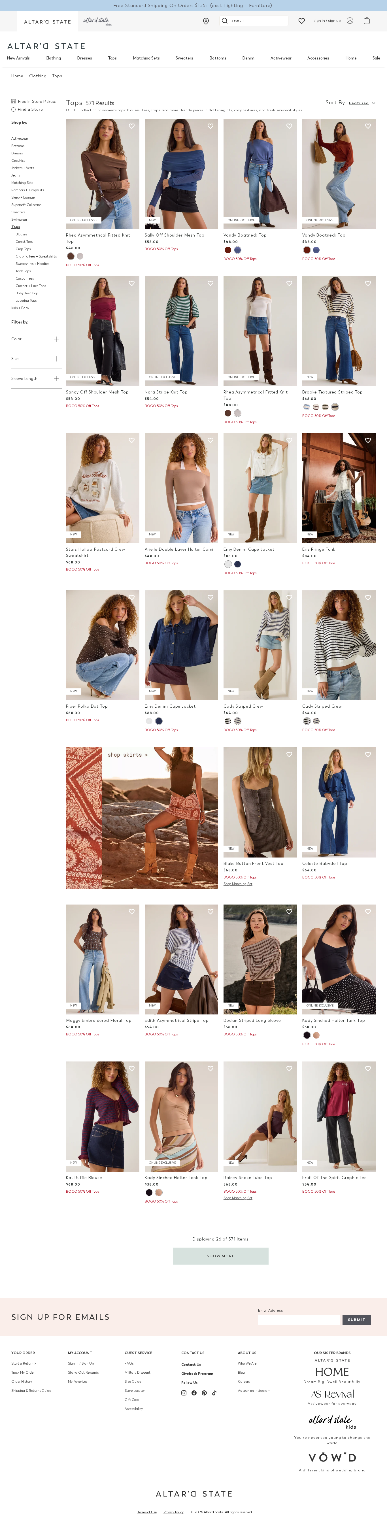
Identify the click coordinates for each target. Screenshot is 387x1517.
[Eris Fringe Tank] (339, 488)
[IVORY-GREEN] (325, 407)
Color (16, 339)
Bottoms (217, 58)
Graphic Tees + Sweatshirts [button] (36, 256)
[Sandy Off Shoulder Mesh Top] (102, 331)
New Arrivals (18, 58)
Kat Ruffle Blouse (84, 1177)
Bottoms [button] (17, 146)
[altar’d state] (47, 21)
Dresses (84, 58)
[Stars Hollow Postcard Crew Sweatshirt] (102, 488)
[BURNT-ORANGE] (228, 250)
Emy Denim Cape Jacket (249, 549)
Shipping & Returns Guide (31, 1391)
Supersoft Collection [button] (26, 205)
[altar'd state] (46, 46)
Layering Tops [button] (26, 301)
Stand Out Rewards (83, 1373)
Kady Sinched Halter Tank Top (333, 1020)
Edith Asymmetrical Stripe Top (177, 1020)
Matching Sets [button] (22, 183)
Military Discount (137, 1373)
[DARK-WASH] (237, 564)
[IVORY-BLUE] (306, 407)
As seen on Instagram (254, 1391)
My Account (80, 1353)
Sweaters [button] (18, 212)
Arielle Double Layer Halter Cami (179, 549)
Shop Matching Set (238, 884)
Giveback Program (197, 1373)
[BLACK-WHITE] (228, 721)
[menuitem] (18, 58)
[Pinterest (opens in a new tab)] (204, 1393)
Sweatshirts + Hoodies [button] (32, 264)
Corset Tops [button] (24, 242)
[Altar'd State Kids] (332, 1421)
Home (351, 58)
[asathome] (332, 1367)
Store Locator (135, 1391)
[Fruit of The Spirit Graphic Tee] (339, 1116)
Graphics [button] (18, 161)
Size (15, 358)
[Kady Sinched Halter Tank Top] (339, 960)
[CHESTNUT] (70, 256)
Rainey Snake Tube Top (248, 1177)
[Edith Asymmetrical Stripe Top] (181, 960)
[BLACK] (306, 1035)
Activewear (281, 58)
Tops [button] (15, 227)
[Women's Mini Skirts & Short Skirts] (142, 817)
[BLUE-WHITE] (237, 721)
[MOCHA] (316, 1035)
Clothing (53, 58)
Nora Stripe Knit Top (166, 392)
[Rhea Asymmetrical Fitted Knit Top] (102, 174)
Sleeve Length (24, 378)
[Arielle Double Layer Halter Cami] (181, 488)
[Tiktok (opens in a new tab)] (214, 1393)
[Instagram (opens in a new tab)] (183, 1393)
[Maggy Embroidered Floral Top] (102, 960)
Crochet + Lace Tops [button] (31, 286)
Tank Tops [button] (23, 271)
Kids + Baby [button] (20, 308)
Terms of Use (147, 1512)
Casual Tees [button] (25, 278)
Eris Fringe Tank (318, 549)
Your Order (23, 1353)
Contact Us (193, 1353)
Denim (248, 58)
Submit (356, 1320)
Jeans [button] (15, 175)
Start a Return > (23, 1363)
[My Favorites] (301, 20)
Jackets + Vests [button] (22, 168)
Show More (221, 1256)
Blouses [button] (21, 234)
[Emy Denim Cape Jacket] (260, 488)
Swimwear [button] (19, 220)
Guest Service (138, 1353)
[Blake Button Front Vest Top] (260, 802)
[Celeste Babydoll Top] (339, 802)
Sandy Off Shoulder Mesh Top (97, 392)
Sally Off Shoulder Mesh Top (175, 235)
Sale (376, 58)
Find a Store (30, 109)
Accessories (318, 58)
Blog (241, 1373)
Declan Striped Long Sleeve (252, 1020)
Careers (244, 1382)
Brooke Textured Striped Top (332, 392)
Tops (112, 58)
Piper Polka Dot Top (87, 706)
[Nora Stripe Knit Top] (181, 331)
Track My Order (23, 1373)
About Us (247, 1353)
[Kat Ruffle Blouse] (102, 1116)
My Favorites (77, 1382)
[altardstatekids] (97, 21)
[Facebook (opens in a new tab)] (194, 1393)
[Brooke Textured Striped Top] (339, 331)
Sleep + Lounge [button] (23, 197)
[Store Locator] (206, 21)
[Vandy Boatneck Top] (260, 174)
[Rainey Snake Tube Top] (260, 1116)
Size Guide (133, 1382)
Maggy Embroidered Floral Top (99, 1020)
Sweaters (184, 58)
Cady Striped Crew (243, 706)
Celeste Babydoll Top (324, 863)
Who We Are (247, 1363)
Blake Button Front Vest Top (254, 863)
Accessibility (134, 1409)
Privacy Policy (173, 1512)
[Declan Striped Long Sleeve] (260, 960)
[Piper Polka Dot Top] (102, 645)
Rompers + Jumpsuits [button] (27, 190)
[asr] (332, 1393)
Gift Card (132, 1400)
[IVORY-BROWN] (316, 407)
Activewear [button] (19, 139)
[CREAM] (80, 256)
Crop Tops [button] (23, 249)
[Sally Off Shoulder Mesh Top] (181, 174)
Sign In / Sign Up (81, 1363)
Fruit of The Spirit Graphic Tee (334, 1177)
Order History (21, 1382)
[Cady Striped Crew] (260, 645)
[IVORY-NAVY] (334, 407)
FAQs (129, 1363)
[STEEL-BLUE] (237, 250)
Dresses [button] (17, 153)
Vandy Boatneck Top (245, 235)
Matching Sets (146, 58)
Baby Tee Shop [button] (27, 293)
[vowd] (332, 1457)
